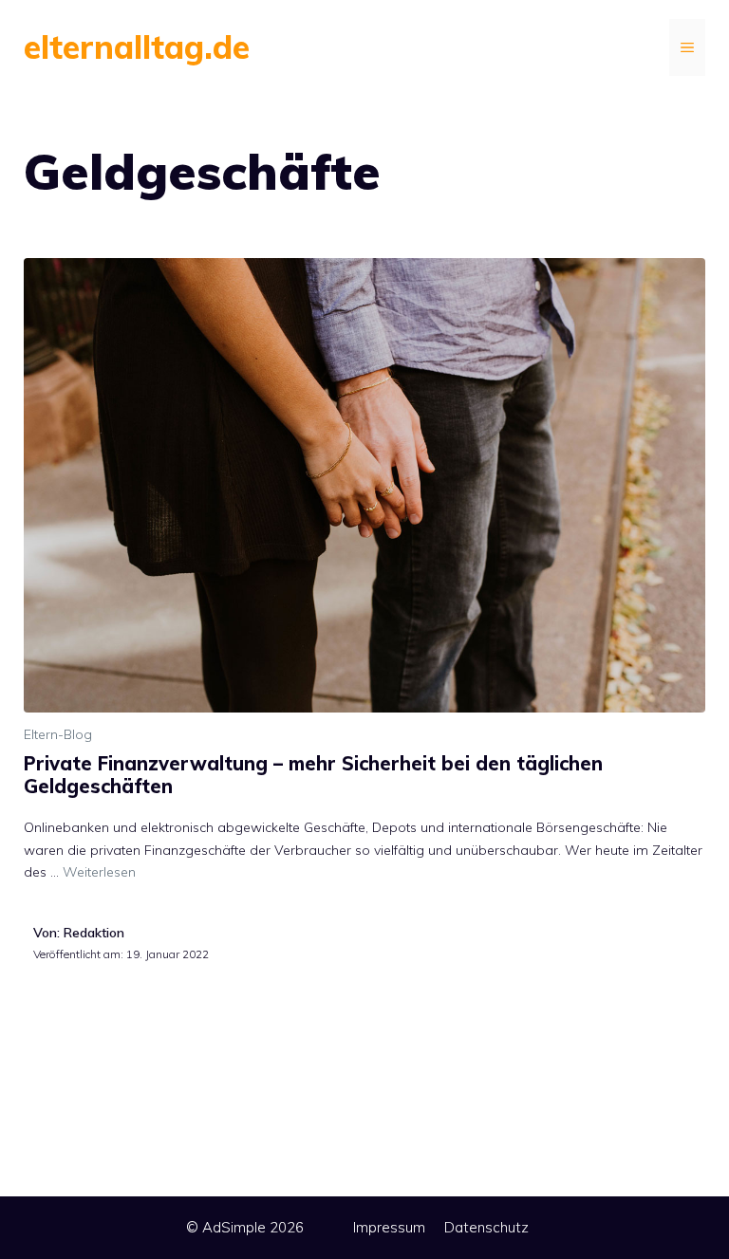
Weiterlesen (99, 871)
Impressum (389, 1227)
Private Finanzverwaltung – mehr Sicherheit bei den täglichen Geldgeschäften (313, 774)
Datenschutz (486, 1227)
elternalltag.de (137, 47)
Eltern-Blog (58, 734)
